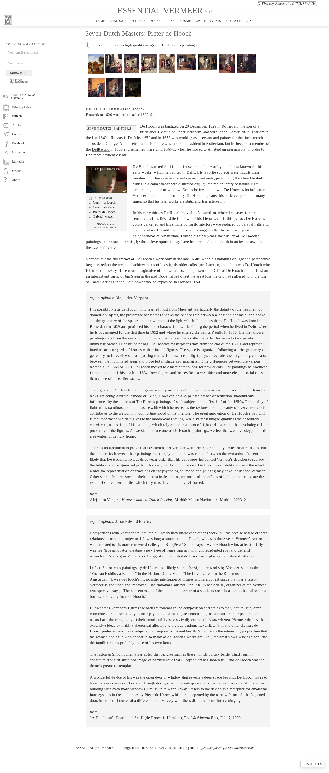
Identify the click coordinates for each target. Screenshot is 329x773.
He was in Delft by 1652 (130, 138)
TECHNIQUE (138, 21)
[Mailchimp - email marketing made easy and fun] (17, 84)
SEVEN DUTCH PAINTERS (109, 128)
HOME (100, 21)
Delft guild (100, 149)
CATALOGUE (117, 21)
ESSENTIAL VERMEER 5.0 (96, 748)
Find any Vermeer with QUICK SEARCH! (289, 4)
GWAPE (201, 21)
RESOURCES (312, 764)
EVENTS (215, 21)
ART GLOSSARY (181, 21)
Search (23, 96)
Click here (100, 45)
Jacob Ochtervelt (231, 132)
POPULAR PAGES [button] (237, 21)
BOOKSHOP (158, 21)
